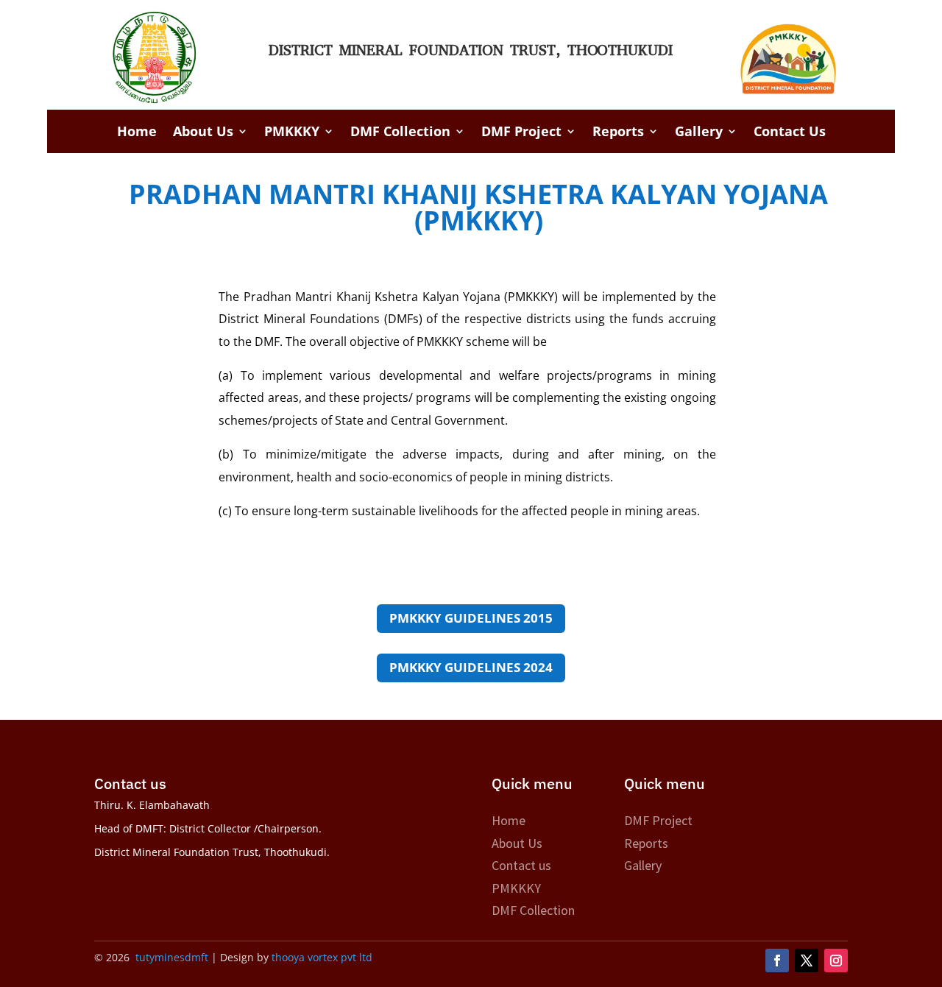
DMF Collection (400, 133)
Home (137, 133)
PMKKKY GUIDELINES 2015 (471, 617)
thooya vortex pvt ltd (320, 957)
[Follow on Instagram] (836, 960)
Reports (618, 133)
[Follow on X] (806, 960)
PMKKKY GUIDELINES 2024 (471, 667)
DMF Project (521, 133)
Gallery (699, 133)
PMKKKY (291, 133)
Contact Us (790, 133)
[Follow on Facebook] (777, 960)
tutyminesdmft (171, 957)
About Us (203, 133)
